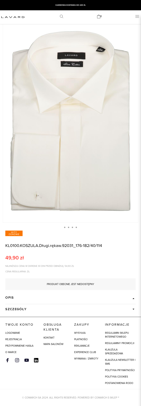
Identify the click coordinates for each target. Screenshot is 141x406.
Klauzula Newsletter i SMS (120, 362)
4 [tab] (76, 227)
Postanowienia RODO (119, 383)
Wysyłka (80, 333)
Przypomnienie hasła (19, 346)
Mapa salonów (53, 344)
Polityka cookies (116, 377)
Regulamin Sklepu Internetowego (117, 335)
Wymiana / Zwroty (86, 359)
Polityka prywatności (120, 370)
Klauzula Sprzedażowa (114, 351)
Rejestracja (13, 339)
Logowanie (12, 333)
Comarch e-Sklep (106, 398)
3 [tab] (72, 227)
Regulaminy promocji (119, 343)
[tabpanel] (70, 121)
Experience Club (85, 352)
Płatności (80, 339)
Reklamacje (82, 346)
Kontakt (49, 338)
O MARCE (11, 352)
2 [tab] (68, 227)
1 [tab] (64, 227)
